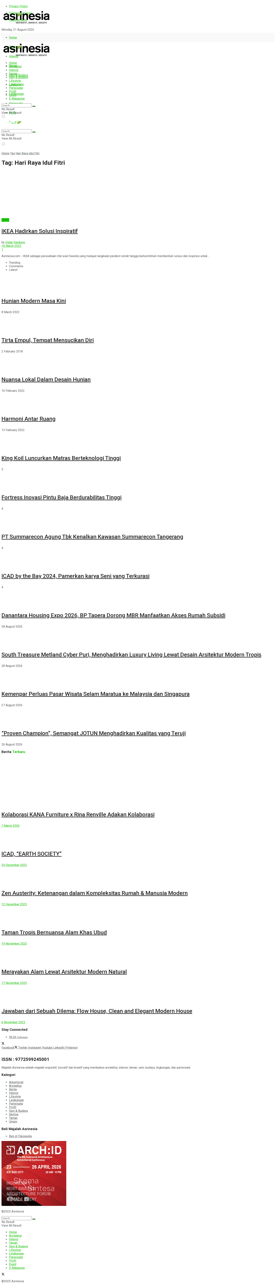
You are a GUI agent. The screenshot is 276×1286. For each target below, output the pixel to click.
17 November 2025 (14, 983)
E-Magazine (17, 98)
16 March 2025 (11, 246)
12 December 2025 (14, 904)
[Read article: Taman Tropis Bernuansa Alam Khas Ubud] (138, 914)
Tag (12, 153)
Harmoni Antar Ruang (29, 418)
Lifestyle (15, 81)
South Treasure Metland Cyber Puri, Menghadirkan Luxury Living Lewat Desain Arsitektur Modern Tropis (131, 654)
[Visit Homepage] (27, 24)
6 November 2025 (13, 1022)
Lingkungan (16, 94)
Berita (5, 220)
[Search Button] (33, 106)
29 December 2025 (14, 865)
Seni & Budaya (18, 75)
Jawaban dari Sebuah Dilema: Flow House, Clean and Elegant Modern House (97, 1011)
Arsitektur (15, 66)
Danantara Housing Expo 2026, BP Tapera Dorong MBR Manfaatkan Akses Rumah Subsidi (113, 615)
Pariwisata (16, 88)
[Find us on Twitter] (3, 36)
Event (12, 95)
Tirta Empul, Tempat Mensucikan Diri (48, 340)
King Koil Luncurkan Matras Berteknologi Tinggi (61, 458)
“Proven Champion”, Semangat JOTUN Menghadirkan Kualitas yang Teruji (94, 733)
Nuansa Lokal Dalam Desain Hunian (46, 379)
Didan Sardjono (15, 242)
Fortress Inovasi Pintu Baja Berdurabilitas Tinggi (61, 497)
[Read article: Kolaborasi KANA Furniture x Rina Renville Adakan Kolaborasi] (138, 781)
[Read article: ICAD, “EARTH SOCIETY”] (138, 835)
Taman (13, 73)
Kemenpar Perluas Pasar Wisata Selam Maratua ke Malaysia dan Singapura (96, 694)
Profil (12, 91)
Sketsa (13, 1114)
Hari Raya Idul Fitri (27, 153)
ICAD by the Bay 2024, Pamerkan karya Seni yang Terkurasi (75, 576)
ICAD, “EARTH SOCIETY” (32, 853)
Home (13, 37)
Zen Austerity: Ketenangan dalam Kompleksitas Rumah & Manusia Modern (95, 893)
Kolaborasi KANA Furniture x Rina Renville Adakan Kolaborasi (78, 814)
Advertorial (16, 1082)
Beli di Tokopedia (20, 1136)
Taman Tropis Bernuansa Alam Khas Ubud (54, 932)
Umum (13, 1121)
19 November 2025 (14, 943)
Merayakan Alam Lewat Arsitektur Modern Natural (64, 971)
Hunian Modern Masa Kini (34, 301)
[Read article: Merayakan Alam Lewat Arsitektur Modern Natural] (138, 953)
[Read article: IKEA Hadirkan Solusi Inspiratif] (138, 194)
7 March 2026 (11, 825)
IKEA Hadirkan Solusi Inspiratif (40, 231)
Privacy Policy (18, 6)
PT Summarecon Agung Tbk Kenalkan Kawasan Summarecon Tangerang (92, 536)
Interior (13, 70)
